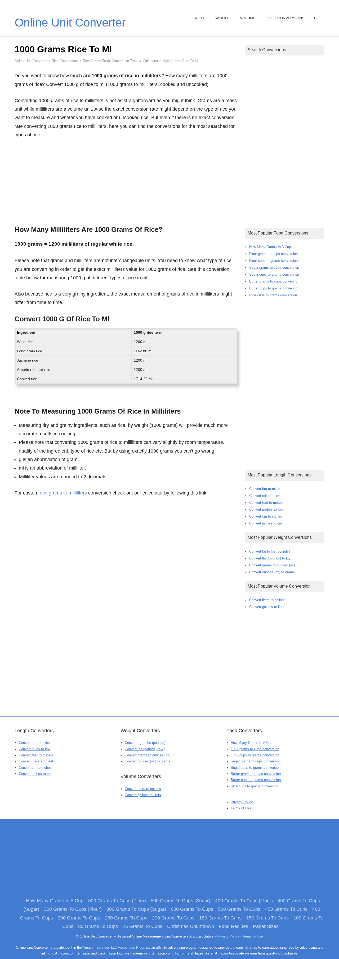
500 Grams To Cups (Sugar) (180, 900)
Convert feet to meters (266, 503)
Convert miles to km (264, 496)
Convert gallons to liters (267, 607)
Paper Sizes (266, 926)
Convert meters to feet (266, 509)
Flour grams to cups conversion (273, 254)
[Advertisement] (126, 180)
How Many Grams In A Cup (270, 247)
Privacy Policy (242, 802)
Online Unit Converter (70, 22)
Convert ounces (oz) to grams (272, 572)
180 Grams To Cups (220, 918)
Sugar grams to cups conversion (274, 268)
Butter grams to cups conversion (274, 281)
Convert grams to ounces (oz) (272, 565)
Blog (319, 18)
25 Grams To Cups (142, 926)
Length (198, 18)
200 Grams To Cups (173, 918)
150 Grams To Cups (267, 918)
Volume (248, 18)
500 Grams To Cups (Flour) (117, 900)
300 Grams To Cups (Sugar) (136, 909)
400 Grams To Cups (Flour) (244, 900)
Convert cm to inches (265, 516)
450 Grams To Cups (286, 909)
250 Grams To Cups (126, 918)
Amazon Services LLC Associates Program (116, 947)
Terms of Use (241, 808)
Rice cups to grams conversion (273, 295)
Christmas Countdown (190, 926)
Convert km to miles (264, 489)
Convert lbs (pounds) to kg (269, 558)
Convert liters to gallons (267, 600)
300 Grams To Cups (79, 918)
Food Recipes (233, 926)
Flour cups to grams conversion (273, 261)
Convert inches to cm (265, 523)
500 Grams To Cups (239, 909)
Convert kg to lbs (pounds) (269, 551)
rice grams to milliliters (63, 493)
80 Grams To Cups (98, 926)
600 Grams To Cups (192, 909)
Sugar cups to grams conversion (274, 274)
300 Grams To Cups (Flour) (73, 909)
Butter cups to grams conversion (274, 288)
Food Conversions (284, 18)
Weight (222, 18)
